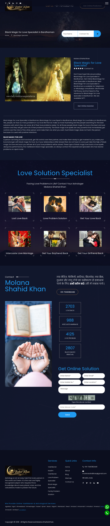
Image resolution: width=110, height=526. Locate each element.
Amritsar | (16, 510)
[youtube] (20, 3)
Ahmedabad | (21, 506)
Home (7, 35)
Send (67, 415)
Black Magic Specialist (21, 35)
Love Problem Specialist (53, 479)
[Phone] (107, 512)
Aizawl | (38, 506)
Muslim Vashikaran (52, 472)
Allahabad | (61, 506)
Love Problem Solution (55, 218)
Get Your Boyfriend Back (55, 253)
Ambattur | (90, 506)
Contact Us (88, 68)
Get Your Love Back (90, 218)
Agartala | (8, 506)
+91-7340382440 (67, 292)
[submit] (97, 33)
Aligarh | (54, 506)
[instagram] (17, 3)
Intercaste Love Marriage (19, 253)
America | (97, 506)
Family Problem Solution (54, 492)
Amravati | (8, 510)
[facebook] (6, 3)
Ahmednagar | (31, 506)
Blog (67, 474)
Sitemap (68, 478)
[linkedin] (13, 3)
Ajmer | (44, 506)
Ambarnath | (81, 506)
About (67, 471)
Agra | (14, 506)
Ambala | (74, 506)
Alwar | (68, 506)
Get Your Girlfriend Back (90, 253)
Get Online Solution (86, 106)
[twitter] (9, 3)
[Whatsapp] (107, 507)
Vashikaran (52, 467)
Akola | (49, 506)
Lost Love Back (20, 218)
